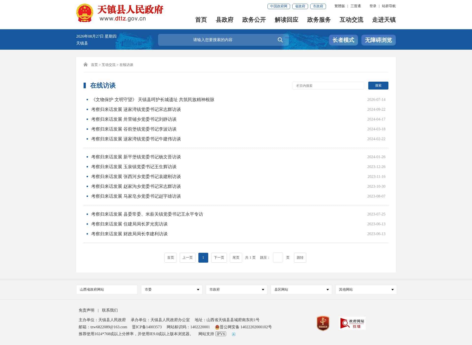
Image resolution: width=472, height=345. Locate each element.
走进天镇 (384, 20)
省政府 (300, 6)
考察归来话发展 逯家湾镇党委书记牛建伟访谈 (136, 138)
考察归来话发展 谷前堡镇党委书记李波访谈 (134, 129)
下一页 (219, 257)
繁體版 (340, 6)
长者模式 (343, 40)
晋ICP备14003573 (147, 327)
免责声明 (86, 310)
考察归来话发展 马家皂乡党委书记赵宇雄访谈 (136, 196)
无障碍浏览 (378, 40)
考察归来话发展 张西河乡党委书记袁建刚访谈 (136, 176)
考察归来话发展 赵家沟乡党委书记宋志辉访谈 (136, 186)
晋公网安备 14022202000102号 (246, 327)
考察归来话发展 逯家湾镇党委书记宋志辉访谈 (136, 109)
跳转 (300, 257)
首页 (201, 20)
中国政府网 (278, 6)
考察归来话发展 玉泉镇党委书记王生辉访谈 (134, 166)
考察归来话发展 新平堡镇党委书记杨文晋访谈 (136, 156)
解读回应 (286, 20)
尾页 (236, 257)
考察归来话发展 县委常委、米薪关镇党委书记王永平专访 (147, 214)
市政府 (318, 6)
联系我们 (110, 310)
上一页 (187, 257)
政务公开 (254, 20)
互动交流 (351, 20)
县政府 (225, 20)
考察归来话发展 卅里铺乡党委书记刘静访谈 (134, 119)
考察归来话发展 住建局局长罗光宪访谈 (129, 224)
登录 (372, 6)
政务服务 (319, 20)
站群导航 (389, 6)
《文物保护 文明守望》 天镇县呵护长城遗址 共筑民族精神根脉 (152, 99)
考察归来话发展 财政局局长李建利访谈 (129, 233)
